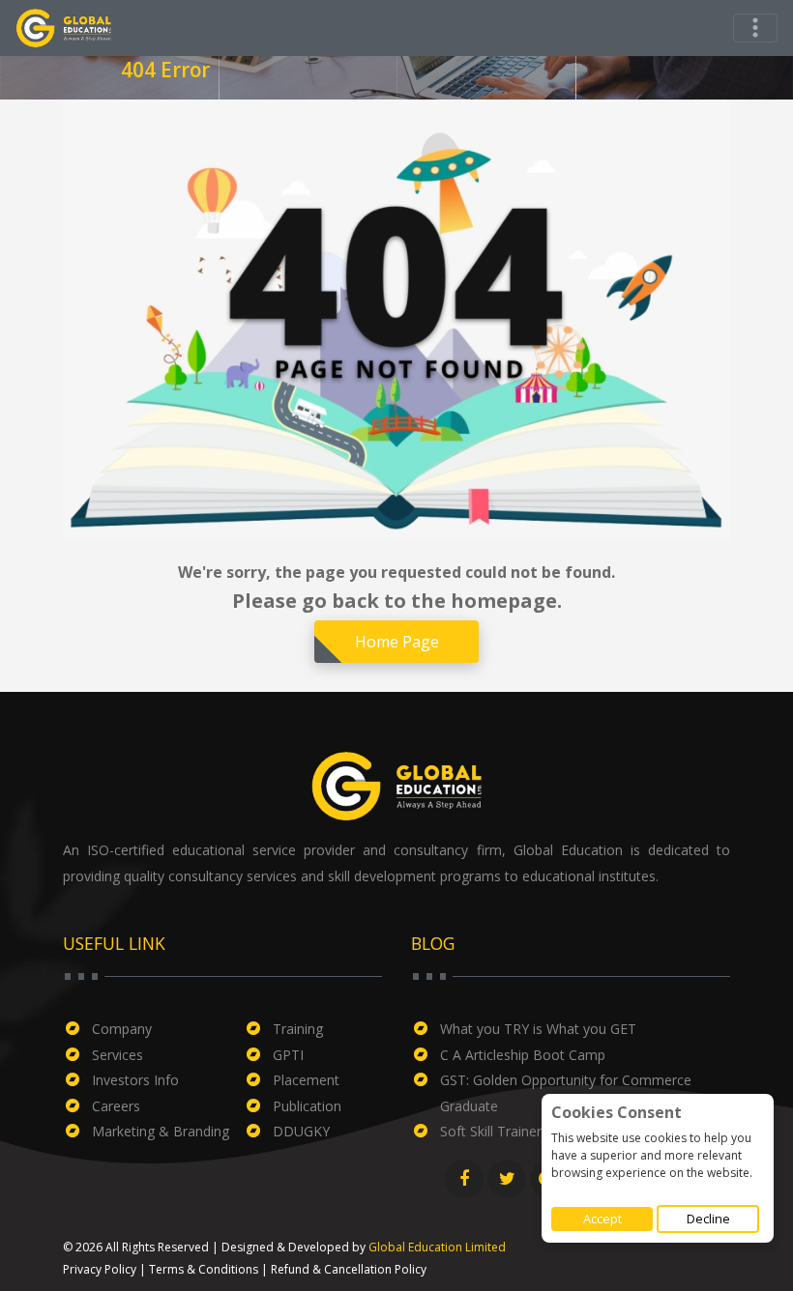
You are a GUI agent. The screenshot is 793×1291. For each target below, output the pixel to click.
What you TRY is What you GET (538, 1028)
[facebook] (464, 1179)
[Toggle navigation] (755, 28)
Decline (708, 1218)
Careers (116, 1106)
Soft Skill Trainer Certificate (524, 1131)
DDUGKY (301, 1131)
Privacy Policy (99, 1269)
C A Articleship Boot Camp (522, 1055)
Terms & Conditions (203, 1269)
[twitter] (506, 1179)
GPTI (288, 1055)
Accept (602, 1218)
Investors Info (135, 1080)
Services (117, 1055)
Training (298, 1028)
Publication (307, 1106)
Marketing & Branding (160, 1131)
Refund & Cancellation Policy (348, 1269)
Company (122, 1028)
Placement (306, 1080)
